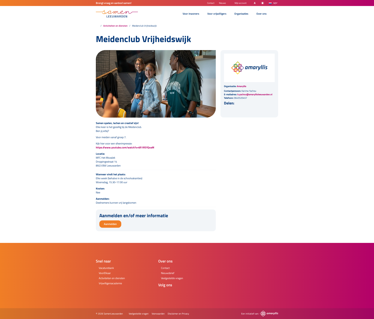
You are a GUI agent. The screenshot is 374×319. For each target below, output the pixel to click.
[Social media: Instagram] (169, 292)
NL (274, 3)
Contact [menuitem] (210, 3)
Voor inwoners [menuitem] (191, 14)
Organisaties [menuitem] (241, 14)
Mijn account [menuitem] (240, 3)
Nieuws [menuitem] (222, 3)
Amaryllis (241, 86)
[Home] (97, 25)
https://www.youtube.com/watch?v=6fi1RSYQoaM (125, 147)
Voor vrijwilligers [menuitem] (216, 14)
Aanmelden (110, 224)
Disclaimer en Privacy (178, 313)
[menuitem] (176, 14)
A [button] (255, 3)
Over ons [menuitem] (261, 14)
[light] (262, 3)
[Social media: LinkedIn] (178, 292)
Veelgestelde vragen (139, 313)
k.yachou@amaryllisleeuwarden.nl (254, 94)
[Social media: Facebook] (161, 292)
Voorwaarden (158, 313)
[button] (252, 3)
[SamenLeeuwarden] (117, 13)
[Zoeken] (275, 14)
